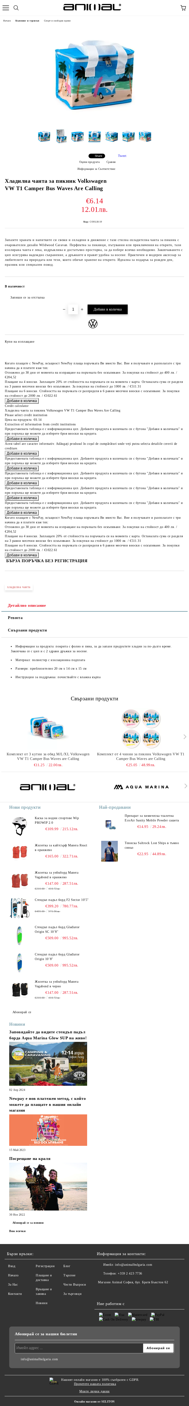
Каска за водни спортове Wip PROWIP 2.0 (57, 820)
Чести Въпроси (74, 1284)
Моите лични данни (94, 1391)
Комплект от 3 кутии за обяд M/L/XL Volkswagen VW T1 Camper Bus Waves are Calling (48, 756)
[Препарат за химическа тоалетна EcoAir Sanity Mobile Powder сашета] (109, 824)
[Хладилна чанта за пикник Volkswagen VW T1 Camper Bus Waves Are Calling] (94, 121)
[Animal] (48, 787)
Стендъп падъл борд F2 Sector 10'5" (62, 900)
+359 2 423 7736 (130, 1273)
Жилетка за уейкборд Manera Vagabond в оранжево (57, 875)
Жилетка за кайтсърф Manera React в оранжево (61, 848)
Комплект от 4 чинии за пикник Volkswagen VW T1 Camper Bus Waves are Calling (141, 756)
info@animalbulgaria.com (133, 1264)
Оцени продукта (89, 162)
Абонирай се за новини (28, 1222)
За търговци (72, 1294)
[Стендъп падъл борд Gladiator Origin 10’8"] (19, 962)
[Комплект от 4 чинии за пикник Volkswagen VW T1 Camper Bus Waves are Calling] (141, 729)
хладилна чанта (18, 587)
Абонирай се (21, 1012)
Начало (7, 20)
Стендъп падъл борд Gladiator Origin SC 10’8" (57, 929)
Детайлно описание (27, 605)
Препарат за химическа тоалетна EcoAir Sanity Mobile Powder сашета (152, 818)
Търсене (69, 1275)
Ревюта (15, 617)
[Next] (183, 736)
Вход (11, 1266)
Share (98, 156)
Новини (41, 1303)
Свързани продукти (27, 630)
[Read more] (48, 1064)
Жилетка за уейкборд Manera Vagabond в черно (57, 984)
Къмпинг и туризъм (27, 20)
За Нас (13, 1284)
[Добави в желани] (177, 284)
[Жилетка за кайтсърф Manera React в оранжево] (19, 853)
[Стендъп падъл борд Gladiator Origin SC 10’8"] (19, 935)
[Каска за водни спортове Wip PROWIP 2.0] (19, 826)
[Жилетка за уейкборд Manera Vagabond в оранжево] (19, 880)
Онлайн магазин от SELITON (94, 1401)
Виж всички (17, 1231)
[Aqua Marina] (141, 787)
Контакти (15, 1294)
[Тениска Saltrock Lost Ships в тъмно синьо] (109, 851)
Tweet (122, 156)
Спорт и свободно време (57, 20)
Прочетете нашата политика (95, 1384)
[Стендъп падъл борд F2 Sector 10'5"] (19, 908)
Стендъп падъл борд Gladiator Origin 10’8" (57, 957)
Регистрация (45, 1266)
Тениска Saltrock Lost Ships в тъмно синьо (152, 845)
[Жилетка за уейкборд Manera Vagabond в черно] (19, 989)
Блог (66, 1266)
